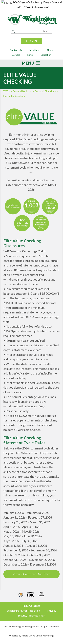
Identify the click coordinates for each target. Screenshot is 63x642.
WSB (6, 91)
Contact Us (16, 50)
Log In (31, 41)
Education (46, 54)
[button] (28, 64)
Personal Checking (44, 91)
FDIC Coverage (31, 605)
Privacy (51, 610)
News (30, 54)
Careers (16, 54)
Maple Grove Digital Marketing (38, 635)
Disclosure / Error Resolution (23, 610)
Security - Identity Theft (31, 615)
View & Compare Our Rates (32, 574)
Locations (34, 50)
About (50, 50)
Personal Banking (22, 91)
